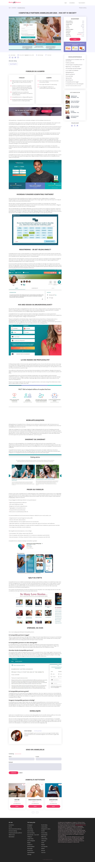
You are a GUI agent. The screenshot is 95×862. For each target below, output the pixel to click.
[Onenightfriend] (75, 48)
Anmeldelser (72, 2)
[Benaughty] (82, 48)
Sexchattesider (44, 834)
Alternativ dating (13, 61)
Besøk (75, 39)
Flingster (43, 844)
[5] (20, 753)
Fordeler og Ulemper (70, 62)
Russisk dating (44, 825)
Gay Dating (29, 827)
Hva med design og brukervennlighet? (73, 68)
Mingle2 (29, 842)
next (37, 812)
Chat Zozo (43, 852)
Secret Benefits (44, 846)
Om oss (10, 827)
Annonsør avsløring (13, 830)
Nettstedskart (11, 836)
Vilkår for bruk (12, 834)
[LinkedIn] (12, 57)
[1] (15, 753)
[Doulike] (67, 112)
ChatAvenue (29, 844)
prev (33, 812)
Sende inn (13, 772)
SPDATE (43, 848)
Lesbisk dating (44, 827)
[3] (18, 753)
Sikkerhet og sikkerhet (70, 74)
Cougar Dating (30, 838)
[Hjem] (15, 2)
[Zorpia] (67, 102)
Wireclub (43, 850)
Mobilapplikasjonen (70, 72)
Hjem (66, 2)
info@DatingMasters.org (80, 825)
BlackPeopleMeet (30, 846)
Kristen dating (44, 832)
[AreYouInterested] (67, 117)
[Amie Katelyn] (16, 735)
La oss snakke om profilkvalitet (72, 70)
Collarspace (43, 840)
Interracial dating (30, 832)
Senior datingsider (31, 840)
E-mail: (37, 756)
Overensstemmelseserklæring (15, 828)
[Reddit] (72, 126)
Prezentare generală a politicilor (15, 832)
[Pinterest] (18, 57)
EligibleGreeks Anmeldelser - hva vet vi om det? (75, 97)
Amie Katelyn (28, 731)
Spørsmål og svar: (69, 80)
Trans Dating (30, 828)
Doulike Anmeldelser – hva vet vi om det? (75, 112)
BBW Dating (43, 836)
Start (46, 111)
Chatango (29, 854)
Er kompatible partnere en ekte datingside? (75, 83)
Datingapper (30, 825)
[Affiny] (67, 107)
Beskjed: (11, 762)
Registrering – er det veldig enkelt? (73, 66)
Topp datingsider (13, 64)
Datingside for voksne (45, 828)
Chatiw (42, 842)
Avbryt (21, 772)
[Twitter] (15, 57)
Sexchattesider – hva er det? (33, 834)
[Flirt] (68, 48)
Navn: (10, 756)
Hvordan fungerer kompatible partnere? (74, 64)
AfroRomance (30, 850)
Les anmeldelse (17, 803)
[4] (19, 753)
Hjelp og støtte (69, 78)
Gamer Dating (30, 830)
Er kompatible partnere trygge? (72, 82)
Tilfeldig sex (29, 836)
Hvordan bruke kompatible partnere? (73, 85)
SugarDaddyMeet (31, 852)
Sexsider (43, 830)
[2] (16, 753)
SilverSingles (29, 848)
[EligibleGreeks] (67, 97)
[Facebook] (10, 57)
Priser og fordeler (69, 76)
